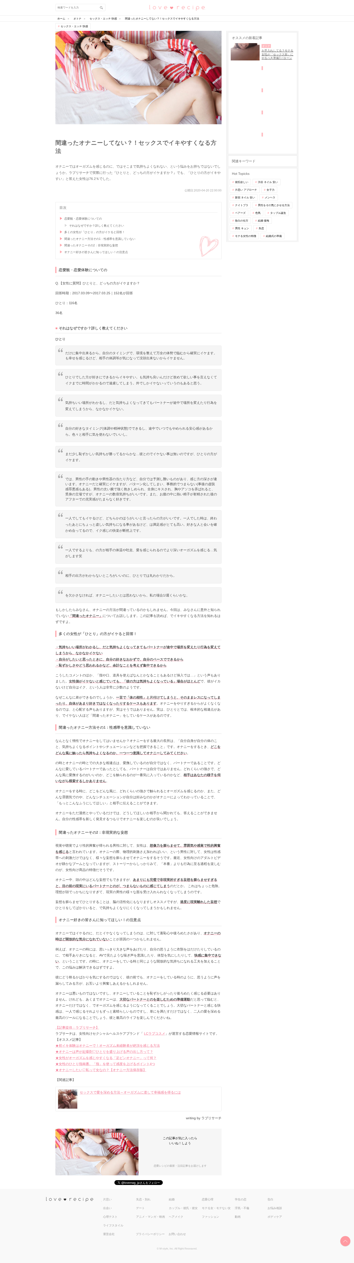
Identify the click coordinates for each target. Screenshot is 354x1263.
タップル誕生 (278, 212)
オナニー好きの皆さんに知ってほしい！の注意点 (96, 252)
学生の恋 (240, 1199)
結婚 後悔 (263, 220)
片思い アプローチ (246, 189)
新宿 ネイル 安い (245, 197)
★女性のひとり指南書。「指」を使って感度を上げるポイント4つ (105, 1064)
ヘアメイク (176, 1216)
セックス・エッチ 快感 (74, 26)
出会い (107, 1208)
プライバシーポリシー (150, 1234)
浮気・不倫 (242, 1208)
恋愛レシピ (177, 7)
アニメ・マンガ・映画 (150, 1216)
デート (140, 1208)
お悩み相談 (275, 1208)
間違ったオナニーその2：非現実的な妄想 (91, 245)
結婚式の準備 (274, 236)
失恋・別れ (143, 1199)
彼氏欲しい (241, 182)
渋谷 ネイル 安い (268, 182)
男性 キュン (242, 228)
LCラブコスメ (154, 1033)
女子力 (271, 189)
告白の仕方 (241, 220)
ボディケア (275, 1216)
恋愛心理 (207, 1199)
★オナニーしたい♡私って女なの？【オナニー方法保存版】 (100, 1070)
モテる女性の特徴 (245, 236)
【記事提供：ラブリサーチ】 (77, 1027)
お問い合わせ (177, 1234)
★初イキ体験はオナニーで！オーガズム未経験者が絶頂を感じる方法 (107, 1045)
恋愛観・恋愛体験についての (83, 218)
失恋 (261, 228)
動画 (238, 1216)
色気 (258, 212)
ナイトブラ (241, 205)
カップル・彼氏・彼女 (183, 1208)
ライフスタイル (113, 1225)
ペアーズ (240, 212)
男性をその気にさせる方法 (274, 205)
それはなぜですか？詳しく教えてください (96, 225)
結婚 (172, 1199)
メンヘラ (270, 197)
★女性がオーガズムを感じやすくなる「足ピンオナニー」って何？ (106, 1058)
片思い (107, 1199)
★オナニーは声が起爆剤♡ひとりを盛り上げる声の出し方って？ (104, 1052)
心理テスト (110, 1216)
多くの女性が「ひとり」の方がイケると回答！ (94, 232)
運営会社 (109, 1234)
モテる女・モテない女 (216, 1208)
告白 (270, 1199)
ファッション (210, 1216)
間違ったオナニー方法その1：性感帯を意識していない (99, 239)
